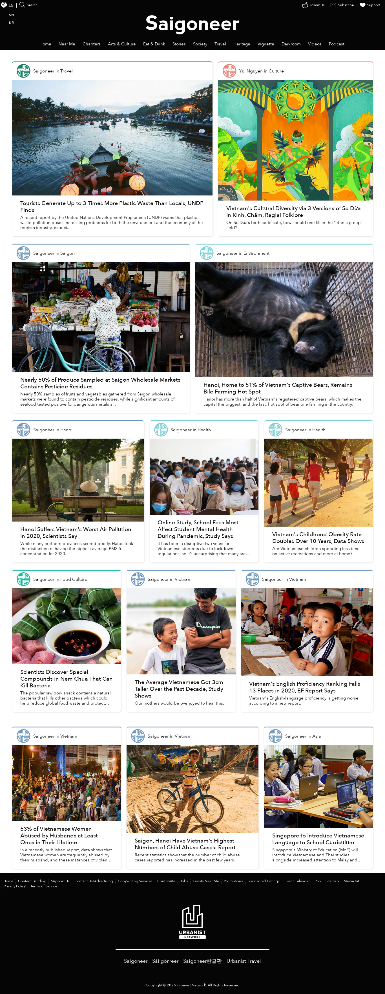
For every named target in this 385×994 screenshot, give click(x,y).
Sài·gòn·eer (165, 961)
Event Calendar (297, 881)
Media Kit (351, 881)
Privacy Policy (15, 886)
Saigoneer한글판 (202, 961)
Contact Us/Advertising (93, 881)
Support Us (60, 881)
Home (8, 881)
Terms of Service (43, 886)
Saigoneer (135, 961)
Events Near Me (206, 881)
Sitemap (332, 881)
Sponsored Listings (264, 881)
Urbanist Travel (244, 961)
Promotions (233, 881)
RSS (318, 881)
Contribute (166, 881)
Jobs (184, 881)
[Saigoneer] (193, 19)
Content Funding (32, 881)
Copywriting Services (135, 881)
